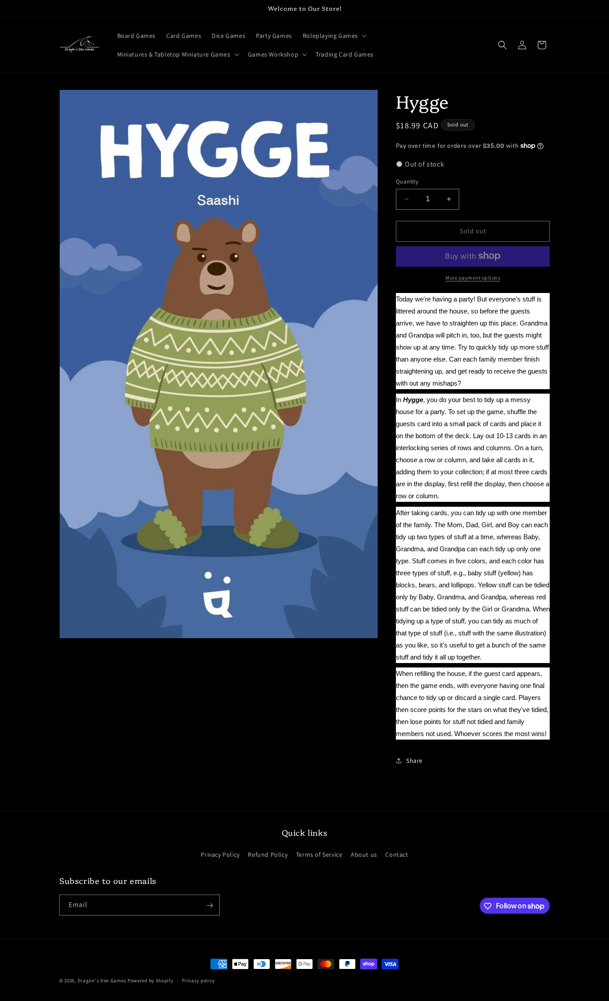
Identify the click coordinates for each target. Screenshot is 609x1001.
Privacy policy (198, 980)
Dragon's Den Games (102, 980)
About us (364, 854)
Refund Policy (268, 854)
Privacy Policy (220, 854)
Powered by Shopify (150, 980)
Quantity (407, 181)
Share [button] (414, 760)
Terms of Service (319, 854)
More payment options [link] (472, 277)
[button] (333, 35)
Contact (396, 854)
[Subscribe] (209, 905)
